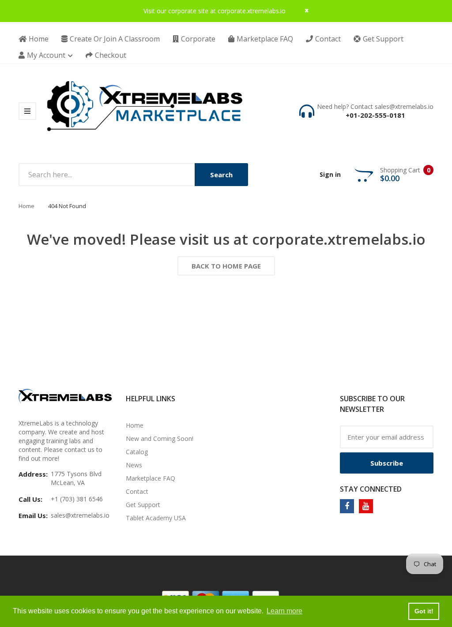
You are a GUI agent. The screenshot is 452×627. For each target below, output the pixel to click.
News (134, 465)
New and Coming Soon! (159, 438)
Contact (137, 491)
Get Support (143, 504)
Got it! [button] (423, 611)
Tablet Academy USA (156, 518)
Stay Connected (371, 489)
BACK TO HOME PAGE (226, 265)
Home (26, 206)
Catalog (137, 452)
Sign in (330, 174)
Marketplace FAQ (150, 478)
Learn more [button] (284, 611)
